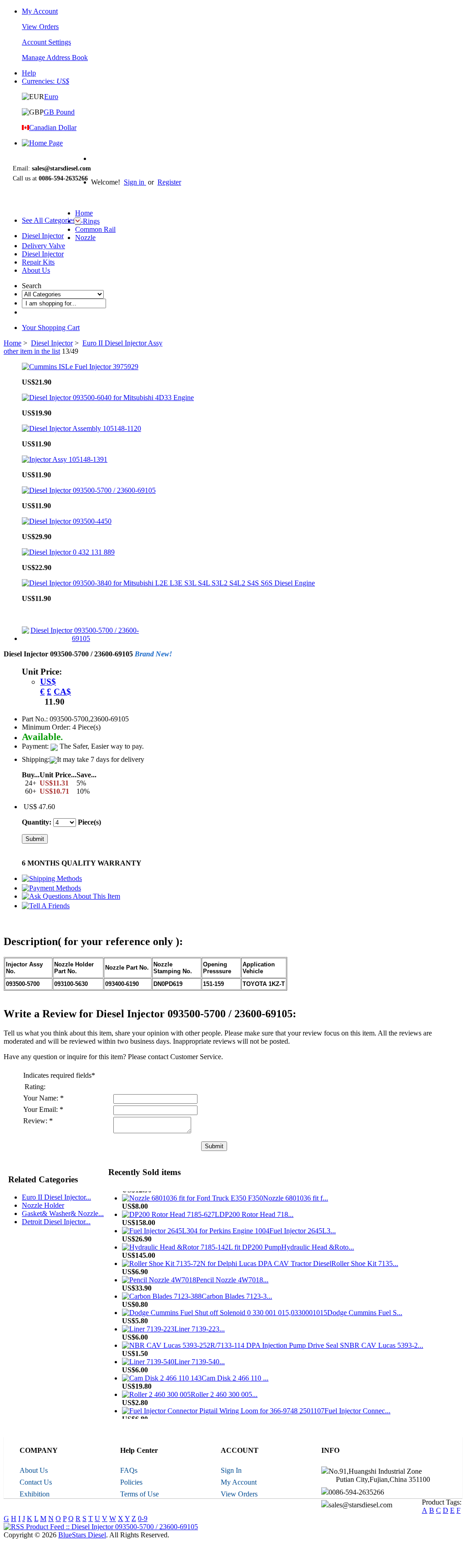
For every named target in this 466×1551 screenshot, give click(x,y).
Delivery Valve (43, 246)
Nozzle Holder (43, 1205)
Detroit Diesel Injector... (56, 1222)
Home (84, 213)
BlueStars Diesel (82, 1535)
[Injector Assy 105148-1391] (64, 459)
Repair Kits (38, 262)
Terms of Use (139, 1494)
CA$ (62, 691)
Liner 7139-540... (199, 1357)
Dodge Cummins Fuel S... (364, 1308)
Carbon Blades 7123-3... (237, 1292)
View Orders (239, 1494)
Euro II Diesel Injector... (56, 1197)
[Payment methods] (51, 888)
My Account (40, 11)
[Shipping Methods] (52, 878)
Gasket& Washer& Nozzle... (63, 1213)
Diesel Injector (43, 236)
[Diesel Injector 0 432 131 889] (68, 552)
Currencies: (45, 81)
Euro (51, 96)
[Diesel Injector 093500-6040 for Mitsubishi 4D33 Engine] (108, 397)
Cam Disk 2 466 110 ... (235, 1373)
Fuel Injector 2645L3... (302, 1226)
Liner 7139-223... (199, 1324)
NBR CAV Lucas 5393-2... (383, 1341)
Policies (131, 1482)
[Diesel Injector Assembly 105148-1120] (81, 428)
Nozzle (85, 237)
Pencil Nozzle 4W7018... (232, 1275)
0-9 (142, 1518)
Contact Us (36, 1482)
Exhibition (35, 1494)
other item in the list (32, 351)
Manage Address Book (55, 57)
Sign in (135, 182)
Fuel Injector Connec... (357, 1406)
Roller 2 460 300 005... (224, 1390)
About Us (36, 270)
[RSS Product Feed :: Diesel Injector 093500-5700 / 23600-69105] (101, 1527)
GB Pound (59, 112)
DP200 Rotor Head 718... (256, 1210)
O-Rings (87, 221)
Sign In (231, 1470)
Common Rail (95, 229)
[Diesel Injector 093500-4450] (66, 521)
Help (29, 73)
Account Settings (46, 42)
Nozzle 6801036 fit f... (295, 1193)
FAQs (128, 1470)
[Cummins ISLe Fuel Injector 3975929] (80, 366)
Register (169, 182)
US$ (48, 681)
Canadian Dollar (52, 127)
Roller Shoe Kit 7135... (364, 1259)
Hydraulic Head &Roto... (317, 1242)
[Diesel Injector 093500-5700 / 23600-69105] (89, 490)
